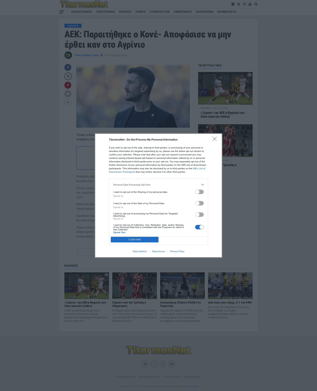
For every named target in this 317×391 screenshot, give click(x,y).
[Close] (215, 140)
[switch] (199, 192)
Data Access (158, 251)
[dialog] (158, 195)
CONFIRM (135, 239)
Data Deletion (140, 251)
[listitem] (158, 184)
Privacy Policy (177, 251)
